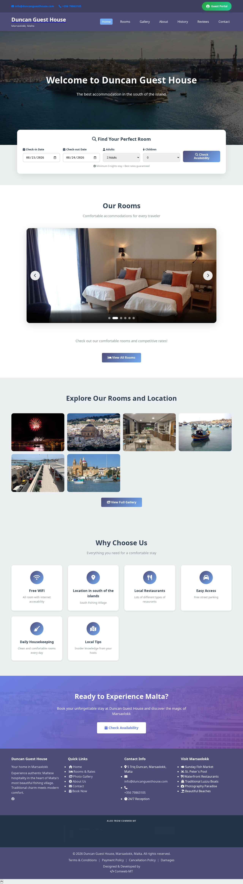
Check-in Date (34, 149)
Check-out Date (76, 149)
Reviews (203, 22)
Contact (224, 22)
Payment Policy (113, 860)
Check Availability (201, 156)
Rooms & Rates (84, 771)
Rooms (125, 22)
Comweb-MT (123, 871)
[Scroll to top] (1, 881)
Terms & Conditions (83, 860)
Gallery (145, 22)
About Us (79, 781)
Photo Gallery (82, 776)
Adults (109, 149)
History (183, 22)
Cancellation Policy (142, 860)
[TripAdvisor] (36, 805)
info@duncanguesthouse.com (34, 6)
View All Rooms (123, 357)
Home (106, 22)
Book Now (79, 791)
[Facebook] (36, 799)
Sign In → (164, 830)
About (163, 22)
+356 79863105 (71, 6)
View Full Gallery (123, 502)
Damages (167, 860)
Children (150, 149)
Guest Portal (219, 6)
